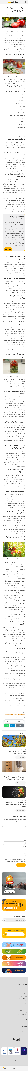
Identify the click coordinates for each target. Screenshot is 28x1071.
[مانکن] (13, 2)
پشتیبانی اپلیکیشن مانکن (22, 1031)
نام (25, 840)
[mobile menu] (25, 2)
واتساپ (6, 725)
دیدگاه (24, 824)
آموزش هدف (24, 1001)
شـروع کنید (8, 249)
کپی (20, 725)
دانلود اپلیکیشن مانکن (22, 984)
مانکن (15, 14)
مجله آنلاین (24, 1017)
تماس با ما (25, 1029)
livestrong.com (21, 715)
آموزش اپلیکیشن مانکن (22, 996)
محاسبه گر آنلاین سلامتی (22, 1015)
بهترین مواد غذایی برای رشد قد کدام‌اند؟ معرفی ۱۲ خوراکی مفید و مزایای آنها (15, 778)
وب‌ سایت (23, 853)
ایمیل (24, 847)
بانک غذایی (24, 1012)
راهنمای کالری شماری (23, 998)
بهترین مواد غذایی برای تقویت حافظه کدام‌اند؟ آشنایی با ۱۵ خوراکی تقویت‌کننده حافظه (15, 804)
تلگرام (12, 725)
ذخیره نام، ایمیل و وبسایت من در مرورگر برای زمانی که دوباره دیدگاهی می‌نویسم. (15, 860)
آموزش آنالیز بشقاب (23, 1003)
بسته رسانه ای (24, 987)
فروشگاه (25, 1019)
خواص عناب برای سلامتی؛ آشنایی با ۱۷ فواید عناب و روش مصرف (15, 752)
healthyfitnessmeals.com (11, 715)
